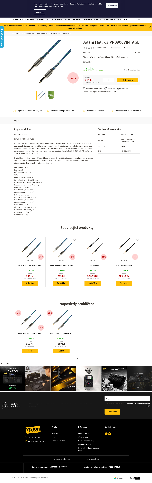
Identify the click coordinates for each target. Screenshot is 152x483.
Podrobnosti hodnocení (120, 48)
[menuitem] (23, 19)
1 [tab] (77, 358)
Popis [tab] (16, 120)
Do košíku (129, 80)
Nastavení (40, 12)
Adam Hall (137, 52)
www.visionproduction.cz (62, 459)
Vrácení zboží (83, 433)
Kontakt (55, 433)
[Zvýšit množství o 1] (112, 80)
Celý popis (86, 62)
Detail (29, 351)
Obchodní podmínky (86, 441)
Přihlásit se (112, 411)
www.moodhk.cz (93, 459)
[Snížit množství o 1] (104, 80)
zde (61, 6)
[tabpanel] (30, 331)
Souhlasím (112, 5)
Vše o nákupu (83, 437)
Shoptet (120, 478)
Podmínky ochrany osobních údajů (89, 449)
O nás (54, 437)
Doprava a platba (58, 441)
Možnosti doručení (134, 70)
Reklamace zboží (84, 444)
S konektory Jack (127, 134)
